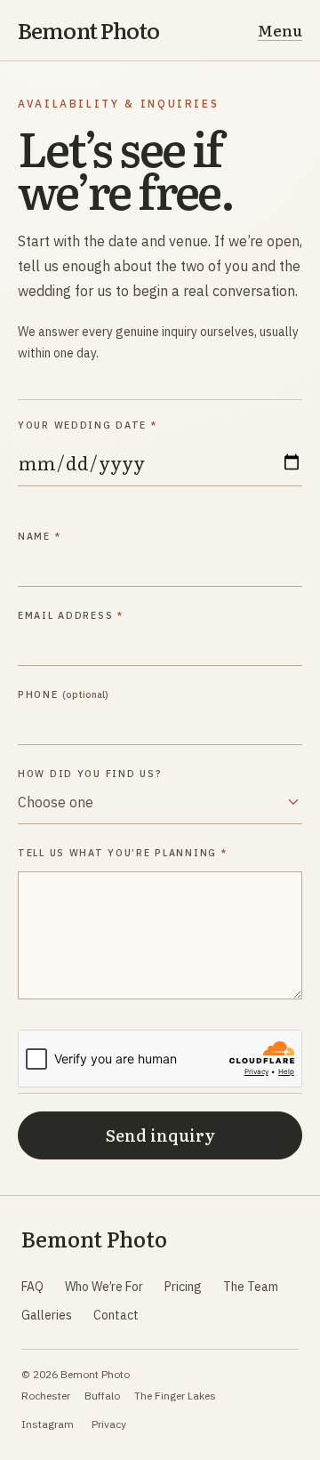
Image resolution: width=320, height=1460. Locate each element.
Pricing (183, 1287)
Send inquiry (160, 1135)
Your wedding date (87, 425)
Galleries (46, 1315)
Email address (71, 615)
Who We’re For (104, 1287)
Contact (116, 1315)
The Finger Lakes (175, 1395)
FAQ (32, 1287)
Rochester (45, 1395)
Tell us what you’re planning (122, 852)
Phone (63, 694)
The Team (250, 1287)
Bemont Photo (89, 31)
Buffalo (102, 1395)
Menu (280, 30)
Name (39, 536)
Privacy (109, 1424)
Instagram (47, 1424)
